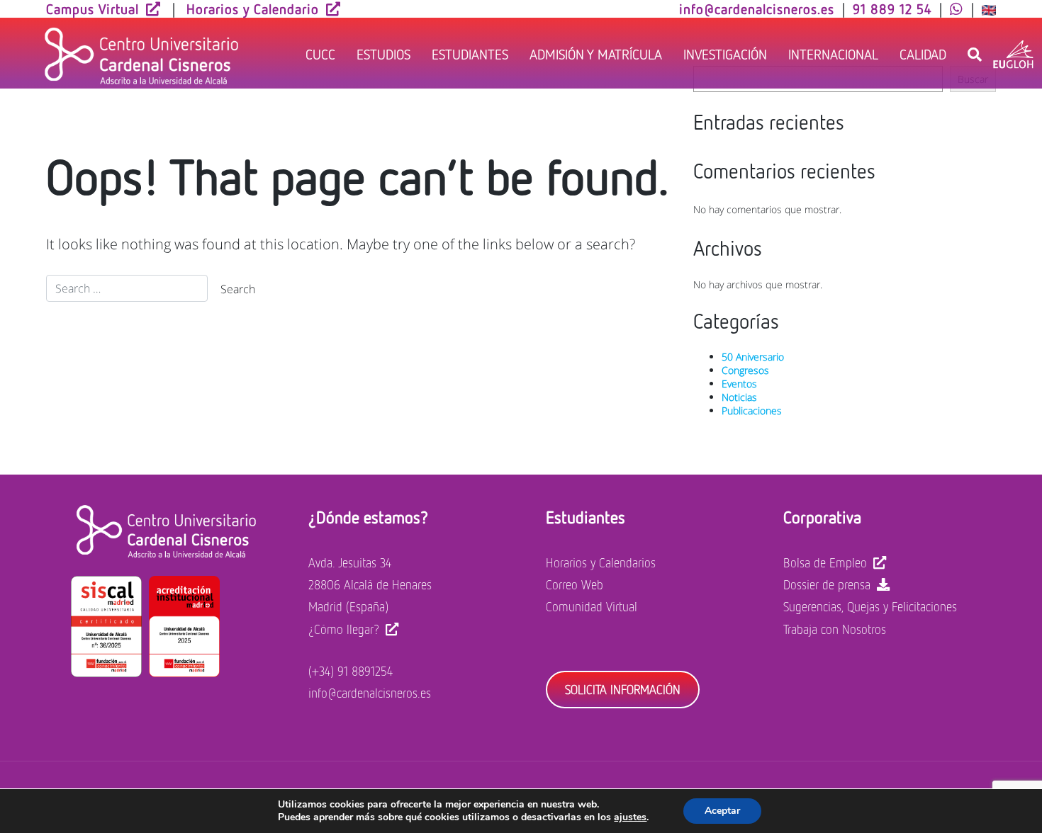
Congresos (745, 370)
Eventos (739, 383)
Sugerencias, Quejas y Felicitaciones (870, 606)
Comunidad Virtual (591, 606)
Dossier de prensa (826, 584)
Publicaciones (752, 410)
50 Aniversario (753, 356)
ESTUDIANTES (470, 53)
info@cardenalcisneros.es (369, 693)
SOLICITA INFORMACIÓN (622, 689)
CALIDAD (923, 53)
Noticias (739, 397)
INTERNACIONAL (833, 53)
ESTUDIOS (383, 53)
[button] (956, 8)
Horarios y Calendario (252, 8)
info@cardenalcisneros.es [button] (756, 8)
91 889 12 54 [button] (892, 8)
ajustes (630, 817)
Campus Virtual (92, 8)
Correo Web (574, 584)
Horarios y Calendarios (601, 562)
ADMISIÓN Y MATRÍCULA (596, 53)
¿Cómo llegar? (343, 629)
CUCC (320, 53)
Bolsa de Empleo (825, 562)
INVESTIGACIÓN (725, 53)
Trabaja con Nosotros (834, 629)
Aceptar (722, 810)
